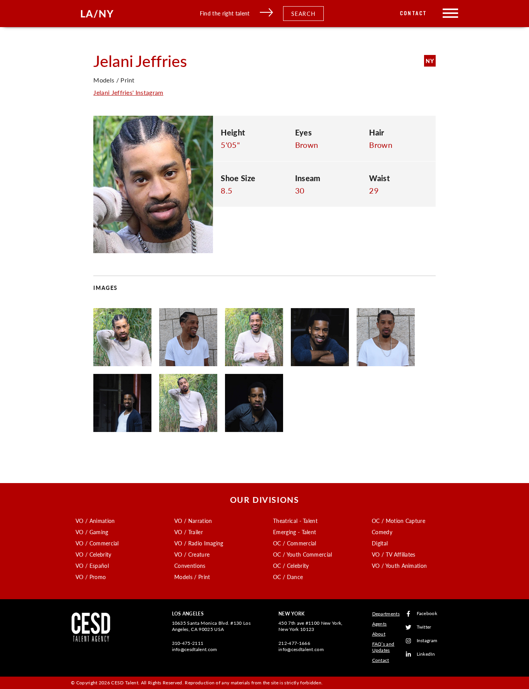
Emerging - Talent (294, 532)
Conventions (190, 565)
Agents (379, 623)
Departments (386, 613)
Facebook (427, 614)
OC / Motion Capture (398, 520)
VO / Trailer (188, 532)
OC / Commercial (294, 543)
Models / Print (192, 577)
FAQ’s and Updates (383, 647)
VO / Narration (193, 520)
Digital (380, 543)
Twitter (424, 627)
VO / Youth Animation (399, 565)
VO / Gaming (92, 532)
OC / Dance (288, 577)
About (379, 634)
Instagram (427, 641)
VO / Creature (192, 554)
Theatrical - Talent (295, 520)
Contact (413, 13)
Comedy (382, 532)
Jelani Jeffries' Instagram (128, 92)
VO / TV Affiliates (394, 554)
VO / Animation (95, 520)
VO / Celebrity (93, 554)
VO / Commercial (97, 543)
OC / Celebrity (291, 565)
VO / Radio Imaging (198, 543)
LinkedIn (426, 654)
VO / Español (92, 565)
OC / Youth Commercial (302, 554)
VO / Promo (91, 577)
